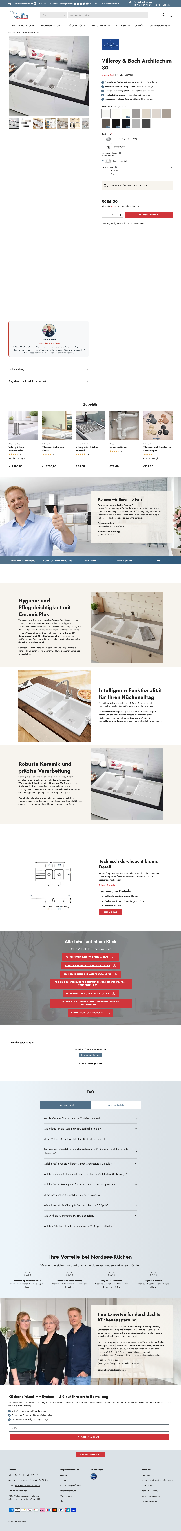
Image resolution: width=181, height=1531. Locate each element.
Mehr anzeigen (110, 912)
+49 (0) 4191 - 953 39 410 (25, 1474)
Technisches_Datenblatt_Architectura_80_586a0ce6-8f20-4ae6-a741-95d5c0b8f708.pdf (90, 983)
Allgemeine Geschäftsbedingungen (157, 1480)
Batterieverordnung (68, 1490)
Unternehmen (65, 1480)
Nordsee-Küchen (20, 1521)
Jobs (61, 1501)
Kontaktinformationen (151, 1495)
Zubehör (138, 25)
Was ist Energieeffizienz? (71, 1485)
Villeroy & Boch (108, 75)
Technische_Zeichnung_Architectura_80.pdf (87, 974)
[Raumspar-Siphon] (124, 425)
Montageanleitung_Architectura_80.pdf (87, 993)
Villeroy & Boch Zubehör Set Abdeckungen (157, 449)
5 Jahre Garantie (107, 885)
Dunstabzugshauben (22, 25)
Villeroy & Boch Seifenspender (16, 449)
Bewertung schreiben (90, 1055)
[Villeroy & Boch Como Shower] (57, 425)
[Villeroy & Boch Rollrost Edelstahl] (90, 425)
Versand (114, 206)
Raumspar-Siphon (118, 447)
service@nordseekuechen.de (27, 1485)
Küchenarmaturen (51, 25)
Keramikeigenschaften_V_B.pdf (87, 1012)
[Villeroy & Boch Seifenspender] (23, 425)
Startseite (11, 32)
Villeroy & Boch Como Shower (53, 449)
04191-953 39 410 (141, 5)
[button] (171, 15)
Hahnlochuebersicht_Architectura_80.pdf (87, 965)
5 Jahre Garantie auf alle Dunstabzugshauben (54, 3)
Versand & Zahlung (150, 1490)
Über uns (63, 1474)
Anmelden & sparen (89, 1437)
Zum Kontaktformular (17, 1490)
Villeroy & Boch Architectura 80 (28, 32)
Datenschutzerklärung (151, 1501)
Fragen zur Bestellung (116, 1104)
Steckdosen (120, 25)
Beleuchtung (99, 25)
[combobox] (94, 15)
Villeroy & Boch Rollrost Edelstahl (87, 449)
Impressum (146, 1474)
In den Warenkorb (148, 214)
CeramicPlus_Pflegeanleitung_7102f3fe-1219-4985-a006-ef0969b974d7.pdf (90, 1003)
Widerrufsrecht (148, 1485)
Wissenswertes (158, 25)
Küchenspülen (77, 25)
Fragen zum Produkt (66, 1104)
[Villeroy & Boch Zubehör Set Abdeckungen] (158, 425)
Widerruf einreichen (90, 1454)
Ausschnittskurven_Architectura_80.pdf (87, 957)
